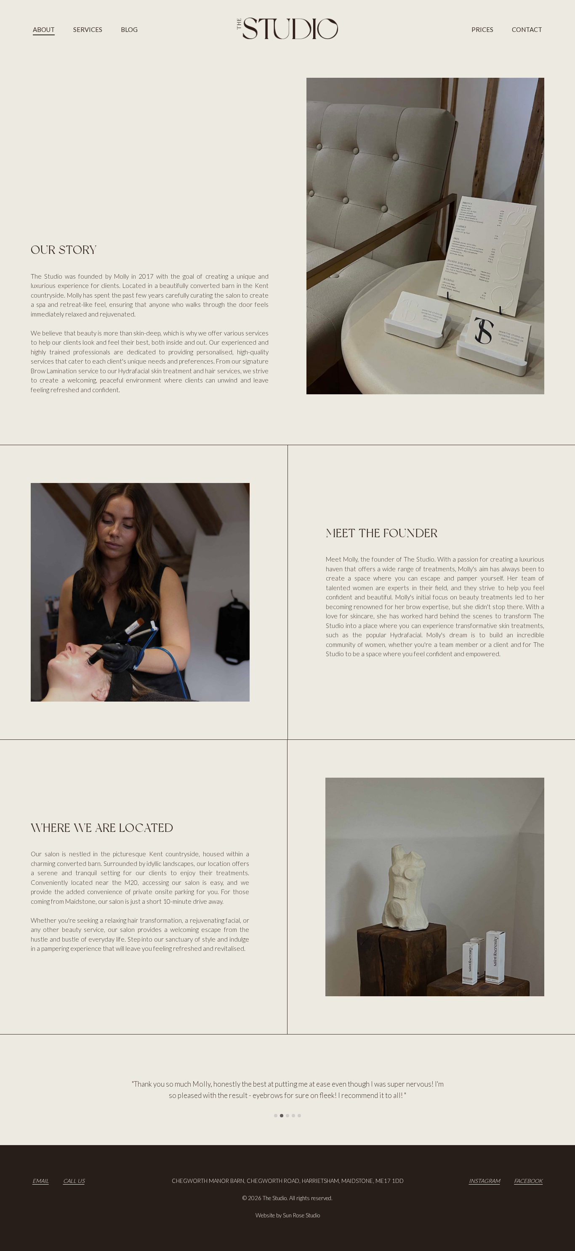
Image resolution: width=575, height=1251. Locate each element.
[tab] (275, 1115)
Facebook (528, 1180)
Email (40, 1180)
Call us (74, 1180)
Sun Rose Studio (301, 1215)
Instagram (484, 1180)
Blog (129, 29)
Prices (482, 29)
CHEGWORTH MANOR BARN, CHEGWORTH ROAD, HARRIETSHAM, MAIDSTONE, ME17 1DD (288, 1180)
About (44, 29)
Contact (527, 29)
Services (87, 29)
